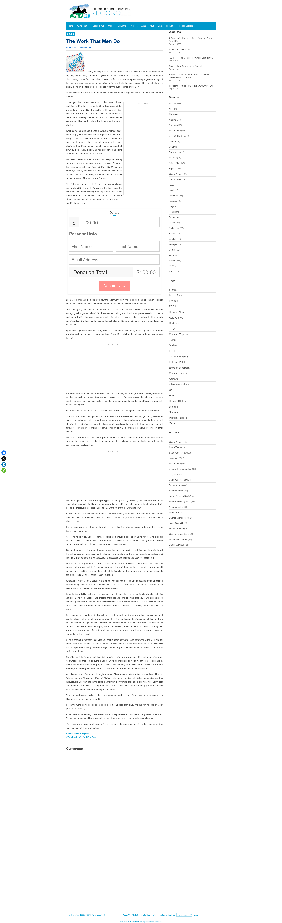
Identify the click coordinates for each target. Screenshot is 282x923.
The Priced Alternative (179, 49)
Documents (174, 152)
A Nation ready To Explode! (77, 733)
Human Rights (177, 401)
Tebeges (173, 244)
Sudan (173, 345)
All (170, 108)
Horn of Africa (177, 312)
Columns (173, 146)
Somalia (173, 412)
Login (196, 914)
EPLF (172, 351)
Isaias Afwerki (177, 295)
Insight (172, 190)
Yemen (173, 423)
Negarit (172, 206)
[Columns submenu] (129, 25)
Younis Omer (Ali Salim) (180, 496)
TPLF (172, 328)
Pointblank (174, 222)
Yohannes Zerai (176, 528)
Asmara (173, 378)
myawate (173, 200)
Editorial (173, 157)
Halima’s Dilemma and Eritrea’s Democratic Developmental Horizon (189, 76)
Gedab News (175, 173)
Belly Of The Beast (177, 135)
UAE (171, 390)
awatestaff (173, 458)
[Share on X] (3, 458)
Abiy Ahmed (176, 317)
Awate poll (174, 125)
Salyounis (173, 474)
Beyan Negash (176, 485)
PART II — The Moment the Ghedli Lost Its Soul (191, 57)
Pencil (172, 211)
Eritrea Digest (175, 163)
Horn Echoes (175, 179)
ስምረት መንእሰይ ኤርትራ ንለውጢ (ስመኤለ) (81, 737)
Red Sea (174, 323)
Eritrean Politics (178, 362)
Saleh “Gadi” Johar (178, 452)
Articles (172, 119)
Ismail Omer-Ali (176, 523)
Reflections (174, 228)
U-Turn (70, 34)
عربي (177, 265)
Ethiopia (174, 301)
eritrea (173, 289)
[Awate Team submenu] (90, 25)
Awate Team (175, 130)
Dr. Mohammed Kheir (179, 517)
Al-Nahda (173, 103)
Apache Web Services (152, 921)
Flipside (172, 168)
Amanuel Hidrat (176, 490)
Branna (172, 141)
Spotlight (173, 238)
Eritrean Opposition (180, 334)
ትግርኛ (171, 271)
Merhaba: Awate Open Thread (144, 914)
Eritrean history (178, 373)
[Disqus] (114, 793)
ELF (171, 395)
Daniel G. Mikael (176, 544)
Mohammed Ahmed (178, 539)
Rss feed (173, 233)
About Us (127, 914)
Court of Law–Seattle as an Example (186, 66)
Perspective (174, 217)
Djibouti (173, 406)
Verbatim (173, 255)
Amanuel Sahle (86, 47)
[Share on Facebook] (3, 452)
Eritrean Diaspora (179, 367)
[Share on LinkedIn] (3, 464)
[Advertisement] (143, 150)
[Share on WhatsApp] (3, 470)
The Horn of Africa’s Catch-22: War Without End (191, 85)
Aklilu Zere (174, 512)
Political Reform (178, 417)
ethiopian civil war (179, 384)
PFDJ (172, 306)
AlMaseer (173, 114)
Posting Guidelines (167, 914)
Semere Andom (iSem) (179, 501)
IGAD (171, 184)
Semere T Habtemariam (180, 468)
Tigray (172, 339)
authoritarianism (178, 356)
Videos (172, 260)
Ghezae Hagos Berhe (179, 533)
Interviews (173, 195)
